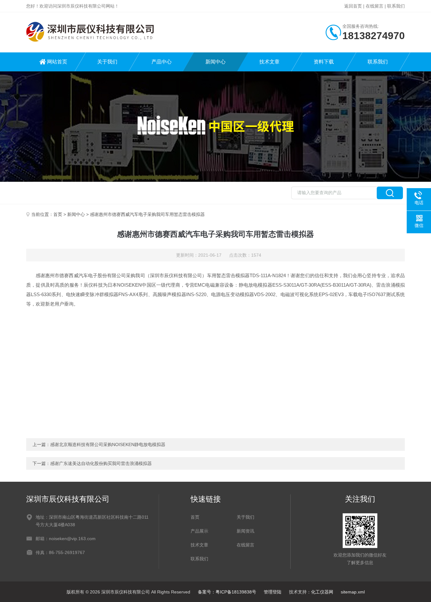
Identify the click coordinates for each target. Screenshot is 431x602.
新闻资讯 (245, 530)
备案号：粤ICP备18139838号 (227, 591)
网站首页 (57, 61)
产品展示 (199, 530)
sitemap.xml (353, 591)
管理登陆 (272, 591)
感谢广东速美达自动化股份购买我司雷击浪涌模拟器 (101, 463)
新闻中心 (215, 61)
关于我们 (107, 61)
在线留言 (374, 6)
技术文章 (269, 61)
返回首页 (353, 6)
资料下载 (324, 61)
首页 (57, 214)
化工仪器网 (322, 591)
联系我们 (396, 6)
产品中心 (161, 61)
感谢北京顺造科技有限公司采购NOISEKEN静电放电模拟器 (107, 444)
